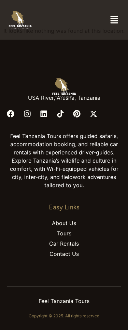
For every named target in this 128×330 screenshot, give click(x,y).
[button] (114, 20)
